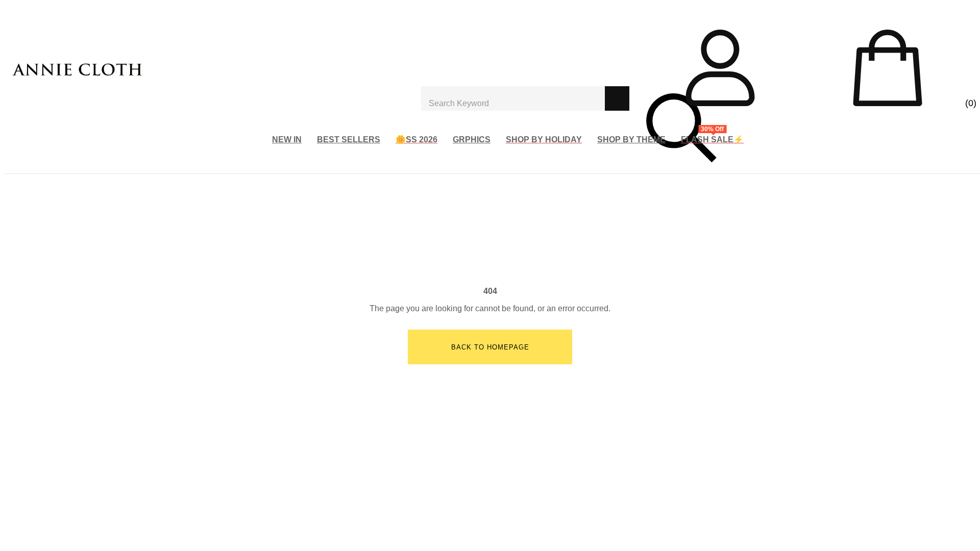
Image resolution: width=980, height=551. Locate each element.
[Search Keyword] (513, 98)
